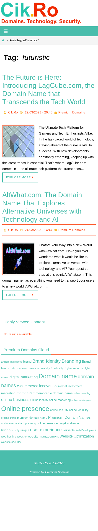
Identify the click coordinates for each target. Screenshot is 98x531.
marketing (8, 390)
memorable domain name (54, 390)
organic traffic (8, 415)
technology (10, 427)
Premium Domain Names (69, 415)
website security (11, 439)
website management (43, 434)
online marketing (60, 397)
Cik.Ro (13, 112)
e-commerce (27, 383)
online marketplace (82, 397)
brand (27, 359)
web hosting (8, 434)
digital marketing (24, 374)
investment (75, 383)
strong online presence (43, 421)
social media (9, 421)
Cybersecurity (74, 365)
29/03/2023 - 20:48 (38, 112)
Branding (71, 358)
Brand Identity (46, 358)
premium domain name (32, 415)
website (22, 434)
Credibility (57, 365)
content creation (29, 365)
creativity (45, 365)
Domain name (58, 373)
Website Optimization (76, 434)
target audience (69, 421)
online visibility (78, 407)
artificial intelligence (11, 359)
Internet (62, 383)
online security (59, 407)
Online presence (25, 406)
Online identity (39, 397)
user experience (46, 427)
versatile (69, 427)
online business (15, 397)
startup (22, 421)
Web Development (86, 427)
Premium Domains (71, 112)
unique (25, 427)
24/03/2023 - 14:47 (38, 228)
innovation (48, 383)
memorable (25, 390)
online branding (82, 390)
